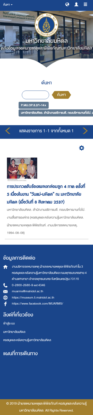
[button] (67, 4)
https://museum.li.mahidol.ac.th (33, 297)
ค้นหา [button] (6, 4)
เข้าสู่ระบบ (9, 323)
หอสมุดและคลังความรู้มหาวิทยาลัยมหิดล (27, 340)
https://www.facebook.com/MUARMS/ (37, 303)
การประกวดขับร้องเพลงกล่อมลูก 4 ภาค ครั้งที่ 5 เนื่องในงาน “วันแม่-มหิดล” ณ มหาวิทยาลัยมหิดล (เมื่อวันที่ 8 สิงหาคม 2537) (46, 194)
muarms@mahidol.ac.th (27, 291)
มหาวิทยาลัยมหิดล (14, 332)
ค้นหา (61, 94)
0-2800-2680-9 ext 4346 (28, 285)
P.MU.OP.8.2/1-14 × (33, 104)
